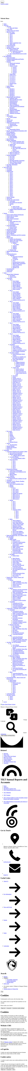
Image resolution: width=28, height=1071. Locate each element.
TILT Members (7, 792)
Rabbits (11, 435)
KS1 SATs (12, 156)
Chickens (12, 436)
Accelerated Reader (14, 224)
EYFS (14, 488)
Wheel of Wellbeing (14, 105)
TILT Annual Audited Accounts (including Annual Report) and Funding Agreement (15, 798)
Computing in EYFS (17, 603)
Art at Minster (16, 645)
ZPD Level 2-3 (16, 494)
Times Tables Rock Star (15, 221)
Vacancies (9, 55)
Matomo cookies (8, 1042)
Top (2, 991)
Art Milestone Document (18, 653)
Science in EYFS (17, 586)
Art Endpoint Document (18, 651)
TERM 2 (15, 245)
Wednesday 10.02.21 (17, 413)
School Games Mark (17, 208)
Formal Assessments (11, 155)
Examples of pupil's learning (19, 641)
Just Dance (15, 375)
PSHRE (11, 538)
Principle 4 (12, 93)
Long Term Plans (14, 459)
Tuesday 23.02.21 (17, 419)
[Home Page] (8, 704)
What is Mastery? (17, 520)
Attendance (9, 121)
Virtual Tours (13, 144)
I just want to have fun (21, 371)
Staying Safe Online (11, 232)
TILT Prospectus (16, 52)
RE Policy (15, 630)
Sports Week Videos (17, 561)
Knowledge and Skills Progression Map (18, 549)
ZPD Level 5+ (16, 498)
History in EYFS (17, 599)
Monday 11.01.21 (17, 383)
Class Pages (9, 278)
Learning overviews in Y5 (19, 332)
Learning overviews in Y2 (19, 300)
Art (10, 643)
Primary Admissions (11, 140)
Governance (9, 126)
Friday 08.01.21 (16, 382)
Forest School (16, 151)
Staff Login (6, 983)
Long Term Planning (17, 521)
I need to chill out (20, 369)
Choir (14, 676)
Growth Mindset (16, 282)
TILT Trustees (7, 795)
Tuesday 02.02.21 (17, 405)
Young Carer (10, 120)
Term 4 (11, 176)
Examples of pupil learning (19, 542)
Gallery (17, 244)
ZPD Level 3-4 (16, 496)
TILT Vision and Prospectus (16, 51)
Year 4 (11, 38)
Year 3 (11, 37)
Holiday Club (13, 249)
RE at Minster (16, 627)
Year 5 (11, 40)
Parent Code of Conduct (12, 216)
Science (11, 580)
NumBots (12, 222)
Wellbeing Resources (12, 254)
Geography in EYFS (17, 623)
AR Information (13, 444)
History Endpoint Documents (19, 595)
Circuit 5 (15, 72)
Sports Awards (16, 206)
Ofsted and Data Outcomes (13, 122)
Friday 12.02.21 (16, 416)
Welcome (9, 26)
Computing (12, 601)
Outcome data (13, 124)
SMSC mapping (16, 547)
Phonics (11, 485)
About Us (6, 25)
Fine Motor (12, 64)
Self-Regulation (13, 109)
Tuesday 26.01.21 (17, 398)
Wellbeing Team (13, 98)
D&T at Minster (16, 657)
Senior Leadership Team (15, 42)
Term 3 (11, 175)
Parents (5, 213)
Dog (11, 440)
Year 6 (11, 41)
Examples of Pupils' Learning (19, 607)
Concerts (12, 212)
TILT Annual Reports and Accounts (18, 53)
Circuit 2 (15, 68)
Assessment (9, 480)
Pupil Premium (13, 136)
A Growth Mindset (14, 457)
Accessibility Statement (12, 979)
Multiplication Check (17, 527)
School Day (9, 271)
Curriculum (12, 201)
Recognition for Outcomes (16, 202)
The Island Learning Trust (13, 48)
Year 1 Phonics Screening (16, 162)
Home (5, 24)
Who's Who (9, 29)
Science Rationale (17, 581)
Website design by (11, 989)
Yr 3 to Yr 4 (12, 79)
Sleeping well (16, 267)
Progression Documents (18, 604)
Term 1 (11, 172)
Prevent (8, 118)
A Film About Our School (13, 30)
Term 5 (11, 178)
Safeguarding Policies (15, 129)
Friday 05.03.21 (16, 429)
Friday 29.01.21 (16, 402)
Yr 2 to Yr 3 (12, 78)
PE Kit (14, 572)
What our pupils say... (15, 153)
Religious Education (14, 624)
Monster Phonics (10, 446)
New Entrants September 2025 (17, 141)
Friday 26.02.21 (16, 423)
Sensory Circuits (13, 65)
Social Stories (16, 266)
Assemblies (9, 170)
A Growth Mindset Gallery (19, 458)
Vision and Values (11, 57)
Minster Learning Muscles (16, 454)
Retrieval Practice (11, 477)
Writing (11, 500)
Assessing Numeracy (17, 534)
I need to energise (20, 370)
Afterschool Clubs (14, 241)
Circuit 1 (15, 67)
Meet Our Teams (10, 32)
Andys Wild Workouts (18, 359)
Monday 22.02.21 (17, 417)
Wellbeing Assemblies (15, 110)
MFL (11, 635)
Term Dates (9, 198)
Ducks (11, 434)
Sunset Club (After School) (16, 240)
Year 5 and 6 (16, 492)
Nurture (8, 87)
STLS (14, 260)
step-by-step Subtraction (18, 532)
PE (10, 205)
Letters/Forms (10, 171)
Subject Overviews (17, 584)
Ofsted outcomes (13, 125)
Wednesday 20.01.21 (17, 393)
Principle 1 (12, 88)
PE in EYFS (15, 576)
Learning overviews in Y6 (19, 343)
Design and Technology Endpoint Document (18, 660)
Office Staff (12, 44)
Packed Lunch (13, 228)
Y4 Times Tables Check (15, 163)
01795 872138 (7, 862)
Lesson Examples (17, 551)
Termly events (13, 277)
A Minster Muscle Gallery (19, 455)
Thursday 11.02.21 (17, 415)
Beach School (13, 680)
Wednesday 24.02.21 (17, 420)
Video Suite (12, 145)
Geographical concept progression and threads (18, 612)
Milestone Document (17, 596)
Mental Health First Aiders (16, 99)
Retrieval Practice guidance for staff (18, 478)
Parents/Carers (13, 83)
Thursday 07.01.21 (17, 381)
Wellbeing (12, 255)
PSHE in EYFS (16, 540)
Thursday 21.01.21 (17, 394)
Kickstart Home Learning (19, 262)
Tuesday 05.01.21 (17, 378)
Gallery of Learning (17, 287)
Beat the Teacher (16, 559)
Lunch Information (11, 225)
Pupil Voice (9, 448)
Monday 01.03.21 (17, 424)
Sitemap (5, 976)
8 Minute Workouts (20, 363)
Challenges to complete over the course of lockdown (19, 357)
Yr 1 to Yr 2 (12, 76)
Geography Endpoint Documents (17, 618)
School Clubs (10, 237)
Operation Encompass (12, 229)
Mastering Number (17, 526)
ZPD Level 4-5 (16, 497)
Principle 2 (12, 90)
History (11, 588)
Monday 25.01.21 (17, 397)
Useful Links (10, 270)
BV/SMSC (12, 554)
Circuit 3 (15, 70)
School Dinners (13, 226)
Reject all (3, 1008)
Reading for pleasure (17, 493)
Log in (5, 701)
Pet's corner (9, 431)
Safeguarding (10, 116)
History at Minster (17, 597)
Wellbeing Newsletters (15, 113)
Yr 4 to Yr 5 (12, 80)
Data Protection (10, 139)
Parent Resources (14, 101)
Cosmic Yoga (16, 367)
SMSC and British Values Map (20, 582)
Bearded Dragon (13, 442)
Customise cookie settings (18, 1008)
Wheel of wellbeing (17, 264)
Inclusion (9, 61)
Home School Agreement (13, 218)
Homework (9, 220)
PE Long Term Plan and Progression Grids (18, 566)
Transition (12, 475)
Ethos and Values (14, 28)
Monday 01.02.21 (17, 404)
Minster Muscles (16, 285)
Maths (11, 519)
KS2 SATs (12, 157)
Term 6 (11, 179)
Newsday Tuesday (11, 695)
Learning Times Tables (18, 524)
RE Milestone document (18, 632)
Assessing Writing (17, 509)
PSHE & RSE (13, 539)
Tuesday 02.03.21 (17, 425)
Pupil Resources (13, 102)
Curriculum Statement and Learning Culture (17, 451)
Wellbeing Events (14, 111)
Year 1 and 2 (16, 489)
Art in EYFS (16, 654)
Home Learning (16, 289)
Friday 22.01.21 (16, 396)
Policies (8, 128)
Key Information (7, 56)
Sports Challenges (17, 563)
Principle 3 (12, 91)
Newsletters (9, 168)
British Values (16, 555)
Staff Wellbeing (13, 103)
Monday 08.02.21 (17, 411)
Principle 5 (12, 94)
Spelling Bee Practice (12, 447)
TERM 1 (15, 243)
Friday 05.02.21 (16, 409)
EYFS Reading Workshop (19, 351)
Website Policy (10, 982)
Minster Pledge (13, 474)
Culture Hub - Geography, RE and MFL (16, 608)
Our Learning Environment (16, 452)
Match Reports (16, 558)
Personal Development (12, 469)
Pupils (11, 84)
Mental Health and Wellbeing (13, 97)
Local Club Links (17, 574)
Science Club (16, 585)
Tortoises (12, 439)
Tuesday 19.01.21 (17, 392)
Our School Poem (17, 626)
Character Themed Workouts (20, 365)
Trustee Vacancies (14, 49)
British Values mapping (18, 546)
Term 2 (11, 174)
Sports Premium (13, 137)
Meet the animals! (17, 147)
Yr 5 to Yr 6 (12, 82)
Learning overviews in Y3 (19, 310)
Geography (12, 609)
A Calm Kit (15, 259)
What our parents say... (15, 152)
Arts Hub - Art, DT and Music (14, 642)
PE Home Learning (14, 352)
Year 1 (11, 34)
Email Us (6, 875)
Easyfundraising (10, 268)
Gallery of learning (17, 297)
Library (8, 443)
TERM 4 (15, 248)
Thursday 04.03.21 (17, 428)
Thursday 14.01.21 (17, 388)
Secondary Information (12, 164)
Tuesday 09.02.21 (17, 412)
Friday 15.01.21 (16, 389)
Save (14, 1069)
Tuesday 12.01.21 (17, 385)
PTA (8, 252)
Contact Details (10, 47)
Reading (12, 203)
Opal (8, 114)
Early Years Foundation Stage (17, 484)
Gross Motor (13, 74)
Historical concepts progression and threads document (20, 590)
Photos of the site (17, 683)
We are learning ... (17, 347)
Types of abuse (13, 117)
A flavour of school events (16, 470)
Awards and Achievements (13, 199)
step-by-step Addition (18, 531)
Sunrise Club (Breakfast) (15, 239)
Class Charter (16, 281)
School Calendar (10, 197)
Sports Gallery (16, 562)
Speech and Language (15, 63)
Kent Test (12, 159)
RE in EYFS (16, 631)
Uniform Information (11, 231)
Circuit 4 (15, 71)
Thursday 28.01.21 (17, 401)
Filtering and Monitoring (12, 251)
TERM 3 (15, 247)
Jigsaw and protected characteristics (17, 544)
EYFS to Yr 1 (13, 75)
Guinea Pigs (12, 438)
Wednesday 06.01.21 (17, 379)
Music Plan (9, 166)
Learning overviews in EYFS (19, 350)
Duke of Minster (10, 233)
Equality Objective (11, 133)
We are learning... (17, 283)
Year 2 (11, 36)
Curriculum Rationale (18, 553)
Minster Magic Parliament (13, 274)
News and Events (8, 167)
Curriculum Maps (11, 693)
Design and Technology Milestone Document (18, 663)
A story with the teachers (18, 143)
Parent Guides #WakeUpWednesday (15, 214)
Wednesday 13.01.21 (17, 386)
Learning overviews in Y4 (19, 321)
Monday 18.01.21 (17, 390)
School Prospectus (11, 45)
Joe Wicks (15, 360)
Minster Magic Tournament (19, 263)
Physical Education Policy (19, 573)
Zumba (14, 377)
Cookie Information (11, 981)
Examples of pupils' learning (19, 600)
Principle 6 (12, 95)
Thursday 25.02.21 (17, 421)
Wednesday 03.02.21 (17, 406)
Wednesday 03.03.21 (17, 427)
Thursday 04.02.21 (17, 408)
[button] (14, 715)
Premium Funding (11, 134)
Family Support (10, 86)
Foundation (12, 33)
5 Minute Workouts (20, 362)
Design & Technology (15, 655)
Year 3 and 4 (16, 490)
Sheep (11, 432)
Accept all (9, 1008)
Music (11, 672)
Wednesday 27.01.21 (17, 400)
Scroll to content (4, 4)
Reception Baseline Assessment (17, 160)
